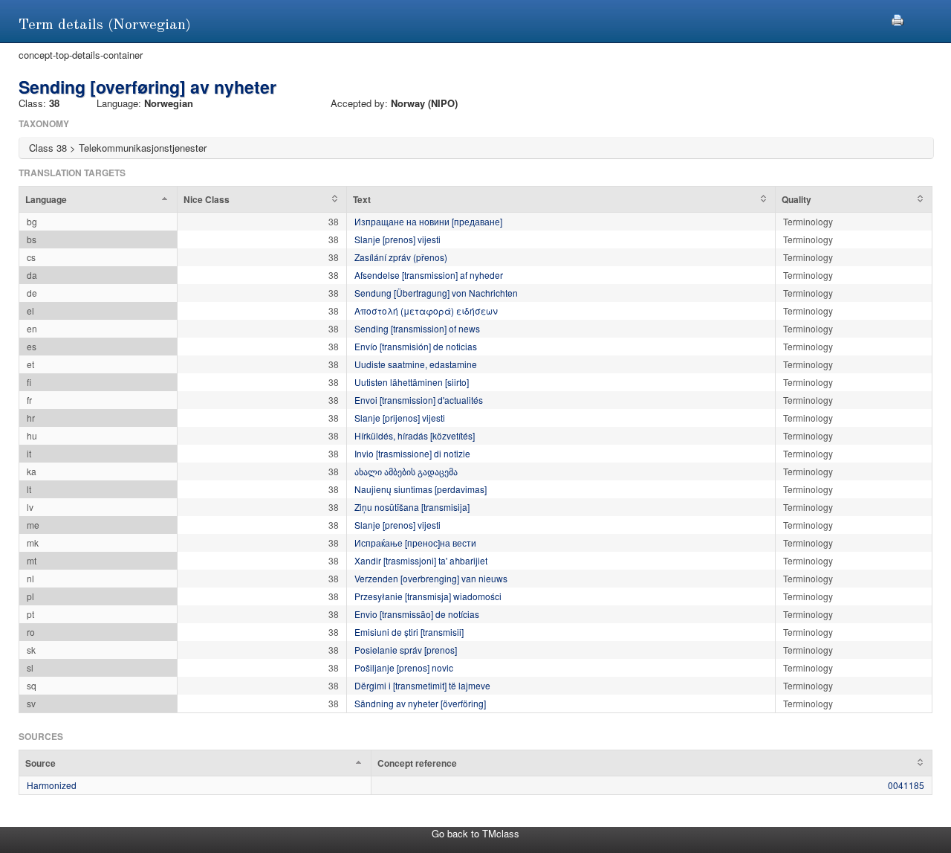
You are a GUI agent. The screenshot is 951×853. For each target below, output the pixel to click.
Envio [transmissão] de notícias (416, 614)
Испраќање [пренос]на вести (415, 542)
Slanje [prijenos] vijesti (399, 417)
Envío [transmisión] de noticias (415, 346)
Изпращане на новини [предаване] (428, 221)
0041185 (906, 785)
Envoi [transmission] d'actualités (418, 399)
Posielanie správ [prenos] (405, 649)
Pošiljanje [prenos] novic (403, 667)
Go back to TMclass (475, 833)
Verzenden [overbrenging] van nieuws (430, 578)
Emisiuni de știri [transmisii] (409, 631)
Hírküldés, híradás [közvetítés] (414, 435)
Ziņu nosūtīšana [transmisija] (412, 506)
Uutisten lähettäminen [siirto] (411, 382)
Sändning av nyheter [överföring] (420, 703)
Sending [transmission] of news (417, 328)
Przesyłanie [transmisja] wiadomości (428, 596)
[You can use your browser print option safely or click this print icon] (897, 18)
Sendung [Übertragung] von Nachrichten (436, 292)
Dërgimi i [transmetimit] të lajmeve (422, 685)
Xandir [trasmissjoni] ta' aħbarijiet (420, 560)
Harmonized (52, 785)
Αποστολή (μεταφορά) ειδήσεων (426, 310)
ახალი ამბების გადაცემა (406, 471)
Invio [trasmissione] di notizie (412, 453)
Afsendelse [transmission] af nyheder (428, 274)
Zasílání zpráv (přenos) (400, 257)
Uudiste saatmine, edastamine (415, 364)
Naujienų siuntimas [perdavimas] (420, 489)
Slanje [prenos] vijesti (397, 239)
